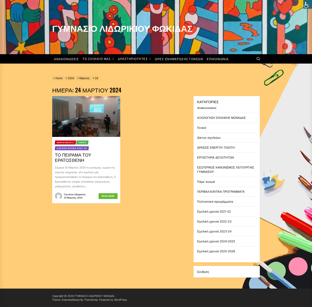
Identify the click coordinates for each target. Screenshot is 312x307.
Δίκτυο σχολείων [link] (209, 137)
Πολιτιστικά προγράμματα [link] (215, 201)
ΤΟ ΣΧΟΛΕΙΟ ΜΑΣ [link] (97, 59)
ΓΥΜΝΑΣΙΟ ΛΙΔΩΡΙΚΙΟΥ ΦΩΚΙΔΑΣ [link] (122, 27)
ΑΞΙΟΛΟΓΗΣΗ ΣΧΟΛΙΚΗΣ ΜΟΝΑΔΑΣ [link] (221, 118)
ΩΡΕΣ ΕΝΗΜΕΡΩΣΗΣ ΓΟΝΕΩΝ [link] (179, 59)
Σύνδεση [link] (203, 272)
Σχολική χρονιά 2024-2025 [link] (216, 241)
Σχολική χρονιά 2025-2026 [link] (216, 251)
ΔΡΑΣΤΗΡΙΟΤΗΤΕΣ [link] (133, 59)
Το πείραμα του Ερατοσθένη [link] (73, 157)
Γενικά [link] (201, 127)
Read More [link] (108, 196)
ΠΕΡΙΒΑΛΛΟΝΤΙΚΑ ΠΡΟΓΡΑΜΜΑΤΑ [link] (221, 191)
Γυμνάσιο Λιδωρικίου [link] (75, 194)
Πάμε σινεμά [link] (206, 181)
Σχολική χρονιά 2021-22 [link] (214, 211)
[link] (307, 4)
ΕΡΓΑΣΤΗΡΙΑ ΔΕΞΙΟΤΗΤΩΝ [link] (215, 157)
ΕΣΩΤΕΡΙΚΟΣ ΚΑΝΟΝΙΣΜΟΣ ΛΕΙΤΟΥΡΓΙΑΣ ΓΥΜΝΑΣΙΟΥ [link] (225, 170)
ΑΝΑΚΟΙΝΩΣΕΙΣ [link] (66, 59)
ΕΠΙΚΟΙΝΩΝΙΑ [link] (218, 59)
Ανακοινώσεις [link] (206, 108)
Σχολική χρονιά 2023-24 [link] (214, 231)
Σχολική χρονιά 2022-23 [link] (214, 221)
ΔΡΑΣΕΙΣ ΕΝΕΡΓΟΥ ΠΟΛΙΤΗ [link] (216, 147)
